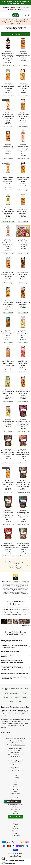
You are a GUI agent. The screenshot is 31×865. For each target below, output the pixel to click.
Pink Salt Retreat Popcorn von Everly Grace (22, 333)
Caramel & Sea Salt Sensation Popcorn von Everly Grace (8, 86)
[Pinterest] (15, 770)
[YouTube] (19, 770)
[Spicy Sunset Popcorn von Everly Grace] (8, 411)
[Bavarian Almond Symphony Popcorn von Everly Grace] (8, 262)
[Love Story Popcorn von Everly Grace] (23, 292)
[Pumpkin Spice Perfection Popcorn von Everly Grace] (23, 43)
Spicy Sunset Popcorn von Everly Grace (8, 422)
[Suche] (25, 15)
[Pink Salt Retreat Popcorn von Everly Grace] (23, 322)
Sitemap (16, 855)
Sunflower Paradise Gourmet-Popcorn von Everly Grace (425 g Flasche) (23, 149)
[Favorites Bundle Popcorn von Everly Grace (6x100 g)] (23, 231)
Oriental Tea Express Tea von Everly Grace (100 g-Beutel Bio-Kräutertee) (23, 515)
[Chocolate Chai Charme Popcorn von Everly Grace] (23, 381)
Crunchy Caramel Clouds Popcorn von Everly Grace (23, 211)
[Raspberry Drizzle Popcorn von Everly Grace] (23, 351)
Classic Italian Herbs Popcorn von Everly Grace (8, 393)
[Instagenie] (26, 626)
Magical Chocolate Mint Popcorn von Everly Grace (8, 333)
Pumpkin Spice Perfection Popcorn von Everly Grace (23, 55)
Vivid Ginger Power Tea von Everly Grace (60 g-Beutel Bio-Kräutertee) (8, 452)
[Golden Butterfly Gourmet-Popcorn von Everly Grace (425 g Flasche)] (8, 167)
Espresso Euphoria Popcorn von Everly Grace (22, 274)
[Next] (27, 621)
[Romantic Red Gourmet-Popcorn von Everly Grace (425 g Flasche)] (8, 231)
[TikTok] (22, 770)
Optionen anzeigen (23, 65)
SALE (11, 697)
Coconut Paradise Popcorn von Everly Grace (8, 304)
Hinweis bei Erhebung (8, 863)
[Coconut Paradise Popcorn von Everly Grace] (8, 292)
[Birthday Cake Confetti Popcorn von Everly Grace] (23, 167)
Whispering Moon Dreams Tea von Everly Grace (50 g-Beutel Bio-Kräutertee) (8, 515)
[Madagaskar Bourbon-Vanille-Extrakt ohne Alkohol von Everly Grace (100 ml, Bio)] (8, 43)
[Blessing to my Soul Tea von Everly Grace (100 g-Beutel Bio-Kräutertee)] (23, 411)
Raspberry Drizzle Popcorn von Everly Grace (22, 363)
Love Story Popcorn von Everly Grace (23, 303)
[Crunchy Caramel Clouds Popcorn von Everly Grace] (23, 199)
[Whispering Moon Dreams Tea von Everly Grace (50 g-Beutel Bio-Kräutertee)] (8, 502)
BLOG (11, 701)
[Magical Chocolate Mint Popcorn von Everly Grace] (8, 322)
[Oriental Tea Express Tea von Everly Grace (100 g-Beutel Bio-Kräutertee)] (23, 502)
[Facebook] (8, 770)
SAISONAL (25, 697)
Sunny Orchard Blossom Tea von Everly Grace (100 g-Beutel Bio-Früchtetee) (8, 546)
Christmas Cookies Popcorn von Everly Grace (8, 148)
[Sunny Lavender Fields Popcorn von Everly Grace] (8, 472)
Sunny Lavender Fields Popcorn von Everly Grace (8, 484)
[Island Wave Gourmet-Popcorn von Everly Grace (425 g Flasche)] (8, 351)
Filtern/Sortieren (15, 34)
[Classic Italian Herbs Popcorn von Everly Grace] (8, 381)
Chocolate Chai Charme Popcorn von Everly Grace (23, 393)
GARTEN (5, 697)
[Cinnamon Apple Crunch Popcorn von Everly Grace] (23, 75)
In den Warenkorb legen (8, 65)
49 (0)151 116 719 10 (19, 745)
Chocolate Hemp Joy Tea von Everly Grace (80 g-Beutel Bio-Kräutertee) (23, 484)
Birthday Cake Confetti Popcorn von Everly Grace (23, 179)
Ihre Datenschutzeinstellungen (15, 860)
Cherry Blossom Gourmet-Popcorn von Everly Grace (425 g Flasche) (8, 212)
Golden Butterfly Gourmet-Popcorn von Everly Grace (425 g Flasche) (8, 180)
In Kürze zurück (8, 126)
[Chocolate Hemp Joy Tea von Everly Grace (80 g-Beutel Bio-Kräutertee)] (23, 472)
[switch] (3, 863)
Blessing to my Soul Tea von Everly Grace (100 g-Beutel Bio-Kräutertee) (23, 423)
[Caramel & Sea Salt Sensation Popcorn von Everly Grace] (8, 75)
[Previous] (3, 621)
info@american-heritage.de (17, 743)
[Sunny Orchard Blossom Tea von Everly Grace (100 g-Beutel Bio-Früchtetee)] (8, 533)
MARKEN (17, 697)
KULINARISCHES (14, 693)
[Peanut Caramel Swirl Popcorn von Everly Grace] (23, 104)
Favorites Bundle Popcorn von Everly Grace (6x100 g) (22, 242)
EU (16, 701)
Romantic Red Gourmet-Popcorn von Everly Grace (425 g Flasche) (8, 243)
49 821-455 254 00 (18, 741)
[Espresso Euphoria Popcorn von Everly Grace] (23, 262)
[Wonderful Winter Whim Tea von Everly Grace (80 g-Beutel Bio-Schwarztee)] (23, 441)
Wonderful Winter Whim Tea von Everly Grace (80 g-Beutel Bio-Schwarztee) (23, 453)
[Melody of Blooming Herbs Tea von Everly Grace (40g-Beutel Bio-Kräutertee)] (23, 533)
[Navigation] (1, 15)
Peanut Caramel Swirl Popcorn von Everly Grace (23, 116)
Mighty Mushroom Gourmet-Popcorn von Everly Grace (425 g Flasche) (8, 117)
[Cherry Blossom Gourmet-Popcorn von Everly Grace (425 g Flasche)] (8, 199)
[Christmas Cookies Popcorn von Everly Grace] (8, 136)
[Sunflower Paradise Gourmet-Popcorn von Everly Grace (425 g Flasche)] (23, 136)
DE (20, 701)
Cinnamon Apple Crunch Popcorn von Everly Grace (23, 86)
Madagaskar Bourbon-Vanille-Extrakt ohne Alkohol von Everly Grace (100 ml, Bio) (8, 56)
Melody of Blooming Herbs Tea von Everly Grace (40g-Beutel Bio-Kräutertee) (22, 546)
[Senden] (28, 732)
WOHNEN (24, 693)
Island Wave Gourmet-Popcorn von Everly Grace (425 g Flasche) (8, 363)
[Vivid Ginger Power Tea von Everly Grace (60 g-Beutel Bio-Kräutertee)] (8, 441)
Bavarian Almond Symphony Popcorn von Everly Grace (8, 274)
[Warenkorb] (29, 15)
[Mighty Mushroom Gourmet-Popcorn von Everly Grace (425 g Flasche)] (8, 104)
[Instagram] (12, 770)
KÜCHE (6, 693)
